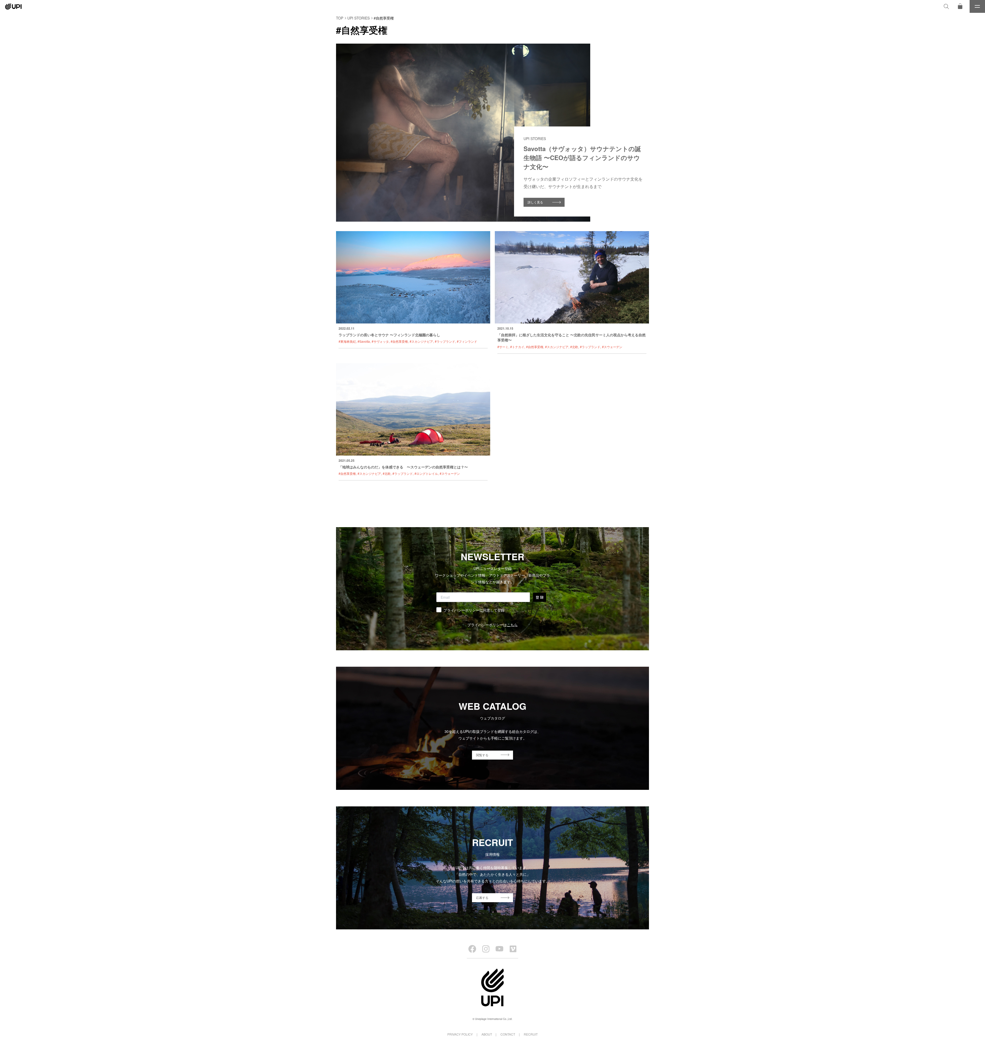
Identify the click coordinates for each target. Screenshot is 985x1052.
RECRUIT (531, 1034)
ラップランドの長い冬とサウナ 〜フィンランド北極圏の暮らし (389, 334)
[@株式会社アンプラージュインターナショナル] (513, 949)
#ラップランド (445, 341)
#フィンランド (467, 341)
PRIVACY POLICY (460, 1034)
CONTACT (507, 1034)
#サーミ (502, 347)
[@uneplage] (472, 949)
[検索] (946, 6)
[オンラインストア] (960, 6)
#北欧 (574, 347)
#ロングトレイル (426, 473)
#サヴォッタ (380, 341)
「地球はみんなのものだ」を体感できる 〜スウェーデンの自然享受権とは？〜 (403, 466)
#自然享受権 (399, 341)
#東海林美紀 (347, 341)
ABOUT (486, 1034)
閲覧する (482, 755)
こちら (512, 624)
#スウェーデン (612, 347)
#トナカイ (517, 347)
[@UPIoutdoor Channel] (499, 949)
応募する (482, 897)
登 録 (540, 597)
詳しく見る (535, 202)
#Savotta (364, 341)
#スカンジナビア (421, 341)
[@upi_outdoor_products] (486, 949)
